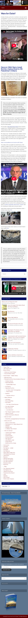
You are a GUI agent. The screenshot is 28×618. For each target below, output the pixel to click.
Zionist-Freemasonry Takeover (12, 414)
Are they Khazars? (9, 437)
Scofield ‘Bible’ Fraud (11, 384)
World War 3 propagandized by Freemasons (15, 418)
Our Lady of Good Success (12, 404)
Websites (5, 476)
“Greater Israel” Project (10, 432)
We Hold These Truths (13, 126)
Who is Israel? (6, 477)
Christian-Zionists (9, 381)
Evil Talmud (7, 386)
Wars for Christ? (7, 416)
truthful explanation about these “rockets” (14, 204)
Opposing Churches (9, 388)
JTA (11, 210)
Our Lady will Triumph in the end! (15, 323)
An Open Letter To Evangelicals (13, 390)
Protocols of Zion (7, 463)
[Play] (3, 293)
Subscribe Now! (6, 569)
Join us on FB (4, 583)
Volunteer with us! (10, 395)
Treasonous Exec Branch (9, 473)
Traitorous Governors (8, 471)
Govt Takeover (6, 451)
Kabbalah (7, 425)
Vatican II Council (9, 413)
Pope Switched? (9, 408)
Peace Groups (9, 391)
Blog (5, 466)
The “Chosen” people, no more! (12, 411)
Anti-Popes (7, 399)
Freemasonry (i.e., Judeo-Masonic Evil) (13, 424)
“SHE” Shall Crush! (7, 368)
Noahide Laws (8, 427)
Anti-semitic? (8, 434)
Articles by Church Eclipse (10, 372)
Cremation (5, 446)
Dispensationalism (9, 382)
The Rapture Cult (7, 470)
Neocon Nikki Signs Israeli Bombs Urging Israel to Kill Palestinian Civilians (11, 69)
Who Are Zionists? (8, 430)
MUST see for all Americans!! (14, 342)
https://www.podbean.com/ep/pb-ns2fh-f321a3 (12, 142)
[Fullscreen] (24, 293)
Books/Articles (6, 370)
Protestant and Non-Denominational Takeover (14, 379)
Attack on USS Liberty (10, 422)
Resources (5, 464)
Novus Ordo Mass (9, 401)
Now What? (8, 402)
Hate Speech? (8, 438)
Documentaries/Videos (9, 373)
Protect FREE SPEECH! (13, 317)
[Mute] (22, 293)
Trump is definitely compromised (15, 355)
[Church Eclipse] (14, 5)
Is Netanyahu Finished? (13, 348)
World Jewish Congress (8, 478)
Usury (4, 474)
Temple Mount (8, 441)
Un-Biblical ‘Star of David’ (11, 428)
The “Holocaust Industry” (9, 468)
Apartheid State (8, 435)
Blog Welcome (11, 311)
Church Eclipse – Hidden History (10, 375)
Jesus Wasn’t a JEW (9, 440)
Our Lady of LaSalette (8, 460)
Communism (6, 445)
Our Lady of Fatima (9, 406)
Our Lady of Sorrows (8, 461)
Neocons (5, 457)
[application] (14, 288)
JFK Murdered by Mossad (9, 454)
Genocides (5, 449)
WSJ (7, 228)
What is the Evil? (8, 420)
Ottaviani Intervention (8, 458)
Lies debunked (9, 409)
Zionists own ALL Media (10, 443)
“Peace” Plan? (6, 367)
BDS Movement (8, 377)
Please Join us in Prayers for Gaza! (9, 301)
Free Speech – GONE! (8, 448)
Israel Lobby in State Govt (9, 452)
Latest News (6, 455)
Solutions (7, 393)
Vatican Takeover (8, 397)
